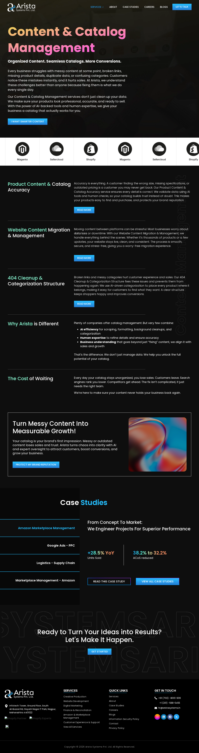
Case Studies (131, 7)
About (113, 7)
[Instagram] (157, 717)
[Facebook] (170, 717)
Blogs (164, 7)
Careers (149, 7)
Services (95, 7)
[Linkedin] (164, 717)
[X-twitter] (176, 717)
